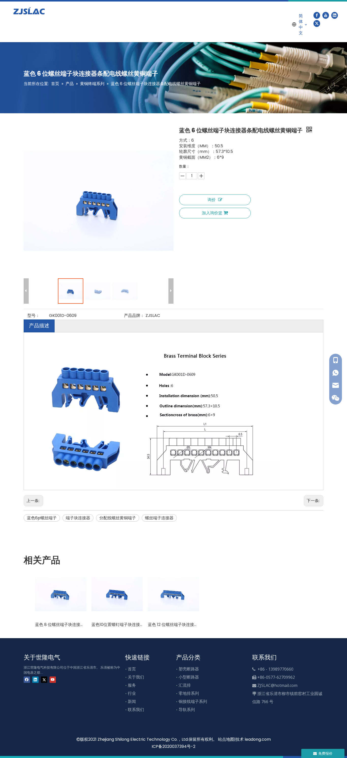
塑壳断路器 (189, 669)
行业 (132, 693)
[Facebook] (316, 15)
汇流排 (185, 685)
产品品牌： (134, 315)
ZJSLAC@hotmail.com (277, 685)
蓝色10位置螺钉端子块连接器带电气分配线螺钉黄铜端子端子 (117, 624)
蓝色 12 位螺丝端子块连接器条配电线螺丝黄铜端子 (173, 624)
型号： (33, 315)
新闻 (132, 701)
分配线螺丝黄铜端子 (117, 518)
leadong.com (258, 739)
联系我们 (136, 710)
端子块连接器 (78, 518)
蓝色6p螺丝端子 (42, 518)
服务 (132, 685)
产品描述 (39, 325)
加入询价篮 (212, 213)
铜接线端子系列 (193, 701)
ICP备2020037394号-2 (173, 746)
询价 (212, 200)
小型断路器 (189, 677)
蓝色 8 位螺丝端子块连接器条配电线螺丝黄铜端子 (60, 624)
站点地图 (226, 739)
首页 (132, 669)
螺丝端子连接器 (159, 518)
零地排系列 (189, 693)
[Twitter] (316, 23)
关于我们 (136, 677)
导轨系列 (187, 710)
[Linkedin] (334, 15)
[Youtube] (325, 15)
